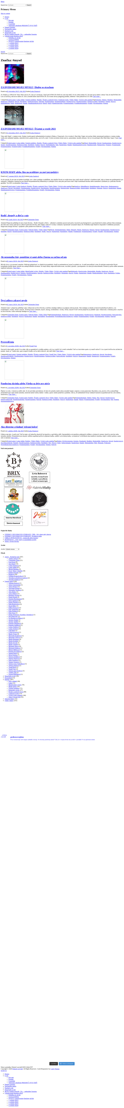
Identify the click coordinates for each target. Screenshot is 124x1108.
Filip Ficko (12, 613)
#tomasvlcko (101, 145)
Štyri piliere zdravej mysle (14, 300)
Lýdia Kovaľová (14, 632)
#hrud (86, 143)
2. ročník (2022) (13, 45)
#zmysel (113, 316)
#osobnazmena (49, 101)
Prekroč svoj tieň (17, 1069)
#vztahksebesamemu (80, 103)
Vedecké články (33, 230)
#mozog (92, 230)
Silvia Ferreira (13, 655)
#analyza (77, 186)
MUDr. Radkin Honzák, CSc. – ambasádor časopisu (21, 34)
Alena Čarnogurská (14, 585)
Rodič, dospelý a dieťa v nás (15, 215)
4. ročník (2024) (13, 48)
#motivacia (4, 101)
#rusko (76, 273)
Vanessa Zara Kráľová (15, 671)
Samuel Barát (13, 653)
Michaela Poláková (14, 648)
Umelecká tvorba (63, 100)
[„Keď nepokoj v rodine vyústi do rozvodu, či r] (77, 1012)
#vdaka (117, 273)
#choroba (98, 100)
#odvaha (41, 101)
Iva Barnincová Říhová (16, 618)
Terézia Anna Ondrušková (17, 664)
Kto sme (11, 20)
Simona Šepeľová (14, 658)
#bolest (59, 441)
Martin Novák (13, 643)
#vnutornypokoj (17, 146)
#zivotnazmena (97, 103)
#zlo (112, 399)
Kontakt (11, 22)
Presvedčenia (7, 342)
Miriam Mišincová (14, 650)
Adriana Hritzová (14, 583)
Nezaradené (8, 678)
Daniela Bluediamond (15, 599)
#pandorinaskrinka (18, 399)
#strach (45, 103)
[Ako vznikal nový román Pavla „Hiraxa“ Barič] (108, 868)
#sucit (49, 103)
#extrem (75, 441)
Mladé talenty (13, 686)
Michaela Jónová (14, 646)
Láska (10, 683)
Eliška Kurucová (14, 607)
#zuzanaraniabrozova (7, 401)
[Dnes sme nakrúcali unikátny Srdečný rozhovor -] (16, 783)
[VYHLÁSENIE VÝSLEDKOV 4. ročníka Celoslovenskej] (16, 885)
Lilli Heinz (12, 630)
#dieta (68, 230)
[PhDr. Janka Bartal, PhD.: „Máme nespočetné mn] (77, 804)
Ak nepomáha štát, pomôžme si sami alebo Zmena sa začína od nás (34, 257)
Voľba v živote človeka (12, 541)
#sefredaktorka (5, 103)
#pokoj (3, 145)
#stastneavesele (91, 145)
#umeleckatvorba (57, 103)
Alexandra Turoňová (15, 590)
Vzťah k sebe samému (86, 100)
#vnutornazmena (68, 103)
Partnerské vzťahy (14, 690)
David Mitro (12, 606)
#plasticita (97, 314)
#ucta (105, 273)
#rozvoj (113, 101)
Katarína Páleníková (15, 623)
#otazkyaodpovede (6, 399)
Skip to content (5, 13)
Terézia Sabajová (14, 665)
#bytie (52, 230)
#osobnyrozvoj (70, 101)
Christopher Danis (33, 219)
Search (3, 52)
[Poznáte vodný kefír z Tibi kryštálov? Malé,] (16, 757)
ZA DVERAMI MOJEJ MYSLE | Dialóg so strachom (27, 87)
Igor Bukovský (13, 616)
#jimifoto (110, 100)
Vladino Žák (12, 672)
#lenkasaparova (113, 186)
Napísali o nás (9, 31)
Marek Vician (13, 634)
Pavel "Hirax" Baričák (15, 571)
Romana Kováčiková (15, 651)
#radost (108, 101)
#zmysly (53, 444)
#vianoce (108, 145)
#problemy (101, 101)
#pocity (9, 231)
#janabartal (82, 441)
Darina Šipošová (14, 602)
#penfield (3, 231)
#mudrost (11, 101)
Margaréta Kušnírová (15, 636)
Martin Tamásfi (13, 644)
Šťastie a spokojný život (50, 100)
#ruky (59, 443)
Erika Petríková (13, 611)
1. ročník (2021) (13, 43)
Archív (3, 549)
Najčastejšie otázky (10, 29)
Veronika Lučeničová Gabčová (18, 578)
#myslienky (23, 101)
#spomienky (63, 231)
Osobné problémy (30, 100)
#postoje (15, 443)
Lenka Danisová (35, 91)
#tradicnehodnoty (97, 273)
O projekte (12, 24)
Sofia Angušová (13, 660)
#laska (94, 398)
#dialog (104, 100)
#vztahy (90, 103)
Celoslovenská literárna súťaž (14, 36)
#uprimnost (111, 273)
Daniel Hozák (13, 597)
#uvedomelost (50, 316)
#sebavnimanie (66, 443)
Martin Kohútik (13, 641)
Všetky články (73, 100)
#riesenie (99, 188)
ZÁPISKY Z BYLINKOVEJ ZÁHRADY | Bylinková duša (23, 536)
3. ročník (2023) (13, 46)
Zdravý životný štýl (14, 697)
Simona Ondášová (14, 657)
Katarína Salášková (14, 625)
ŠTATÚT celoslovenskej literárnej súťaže (21, 41)
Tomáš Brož (12, 667)
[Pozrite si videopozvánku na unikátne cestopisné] (108, 761)
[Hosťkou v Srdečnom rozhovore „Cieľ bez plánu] (77, 942)
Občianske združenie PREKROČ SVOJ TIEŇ (23, 25)
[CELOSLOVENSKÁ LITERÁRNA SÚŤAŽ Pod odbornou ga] (16, 942)
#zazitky (100, 231)
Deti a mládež (13, 681)
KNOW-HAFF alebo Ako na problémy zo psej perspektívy (30, 172)
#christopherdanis (60, 230)
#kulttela (89, 441)
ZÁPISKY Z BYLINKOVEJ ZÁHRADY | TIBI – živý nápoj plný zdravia (28, 534)
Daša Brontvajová (14, 604)
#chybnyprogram (67, 441)
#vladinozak (77, 231)
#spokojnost (18, 103)
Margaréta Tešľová (14, 637)
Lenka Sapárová (34, 176)
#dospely (73, 230)
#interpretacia (87, 354)
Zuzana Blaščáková (15, 674)
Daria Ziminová (13, 600)
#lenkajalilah (117, 100)
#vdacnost (107, 443)
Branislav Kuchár (14, 595)
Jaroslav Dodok (13, 620)
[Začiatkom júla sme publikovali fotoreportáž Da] (47, 796)
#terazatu (100, 443)
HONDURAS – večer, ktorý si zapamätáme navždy (20, 540)
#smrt (12, 103)
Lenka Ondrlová (14, 627)
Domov (7, 17)
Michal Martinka (14, 569)
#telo (95, 443)
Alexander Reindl (14, 588)
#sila (57, 145)
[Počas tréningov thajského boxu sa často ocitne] (47, 939)
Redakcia (11, 574)
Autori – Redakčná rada (12, 557)
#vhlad (76, 316)
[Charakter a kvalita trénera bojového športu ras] (47, 871)
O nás (6, 18)
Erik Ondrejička (13, 609)
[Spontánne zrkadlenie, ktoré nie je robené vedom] (108, 951)
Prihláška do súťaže (15, 38)
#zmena (105, 103)
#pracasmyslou (116, 314)
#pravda (39, 273)
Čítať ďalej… (97, 96)
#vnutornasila (116, 145)
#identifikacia (85, 186)
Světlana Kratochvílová (16, 576)
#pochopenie (45, 188)
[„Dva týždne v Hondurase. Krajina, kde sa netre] (108, 815)
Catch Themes (55, 1069)
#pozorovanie (65, 188)
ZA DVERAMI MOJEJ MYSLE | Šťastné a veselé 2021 (28, 129)
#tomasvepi (95, 356)
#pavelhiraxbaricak (6, 443)
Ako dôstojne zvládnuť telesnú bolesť (19, 427)
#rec (49, 443)
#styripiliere (41, 316)
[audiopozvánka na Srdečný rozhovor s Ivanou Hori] (77, 754)
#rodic (44, 231)
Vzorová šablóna (14, 39)
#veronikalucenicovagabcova (64, 316)
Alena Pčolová (13, 586)
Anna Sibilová (13, 593)
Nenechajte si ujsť (10, 32)
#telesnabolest (89, 443)
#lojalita (98, 271)
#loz (98, 398)
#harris (79, 230)
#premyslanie (85, 188)
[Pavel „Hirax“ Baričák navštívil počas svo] (77, 873)
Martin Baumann (14, 639)
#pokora (23, 273)
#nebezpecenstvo (33, 101)
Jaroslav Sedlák (13, 622)
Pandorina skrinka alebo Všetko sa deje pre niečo (25, 383)
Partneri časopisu (10, 27)
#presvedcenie (60, 356)
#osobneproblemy (60, 101)
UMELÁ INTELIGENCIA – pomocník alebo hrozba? (21, 538)
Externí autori (11, 100)
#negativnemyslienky (7, 356)
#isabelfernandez (95, 186)
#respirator (64, 273)
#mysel (17, 101)
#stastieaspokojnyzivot (35, 103)
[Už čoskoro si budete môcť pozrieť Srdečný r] (47, 1022)
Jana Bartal (12, 564)
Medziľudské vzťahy (31, 271)
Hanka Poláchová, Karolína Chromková (21, 615)
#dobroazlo (74, 271)
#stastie (25, 103)
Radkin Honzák (13, 572)
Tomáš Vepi (33, 346)
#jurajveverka (82, 271)
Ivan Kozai (12, 562)
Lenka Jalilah (20, 100)
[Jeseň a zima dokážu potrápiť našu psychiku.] (47, 761)
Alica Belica (12, 592)
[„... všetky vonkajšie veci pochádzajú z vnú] (108, 1009)
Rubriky (39, 100)
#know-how (104, 186)
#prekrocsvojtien (92, 101)
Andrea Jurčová (13, 558)
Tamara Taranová (14, 662)
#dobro (89, 398)
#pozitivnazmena (81, 101)
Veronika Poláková (14, 579)
